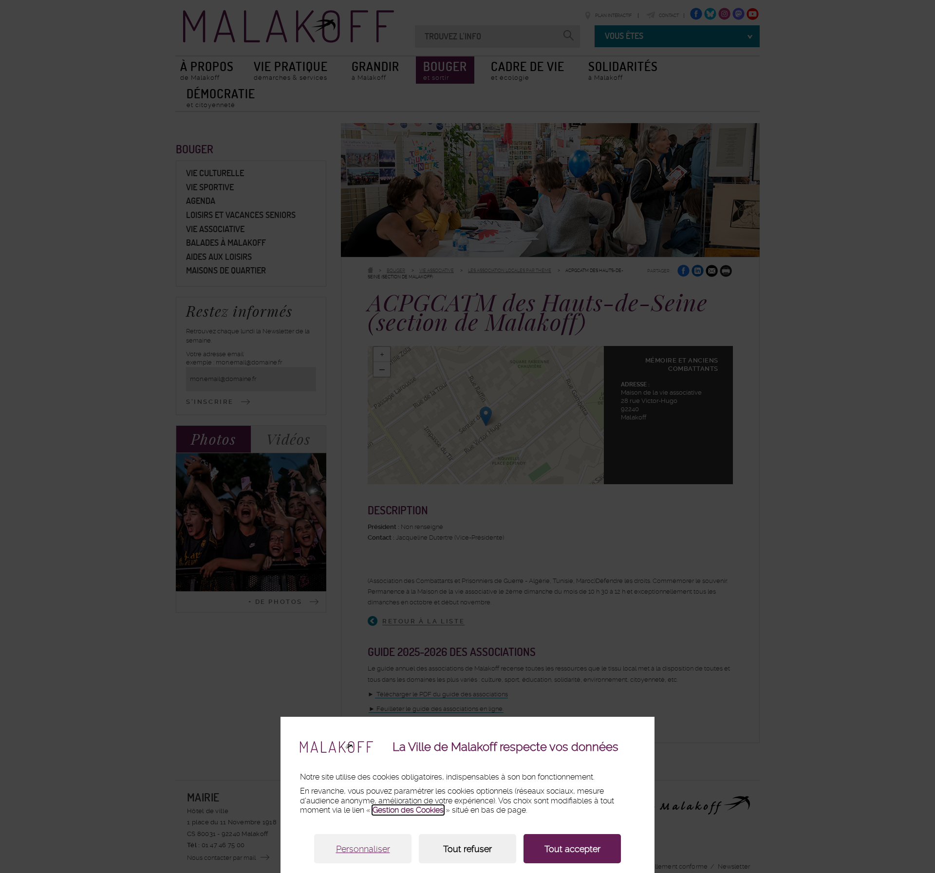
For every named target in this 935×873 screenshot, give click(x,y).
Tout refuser (467, 849)
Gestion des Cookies (408, 810)
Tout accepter (572, 849)
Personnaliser (363, 849)
